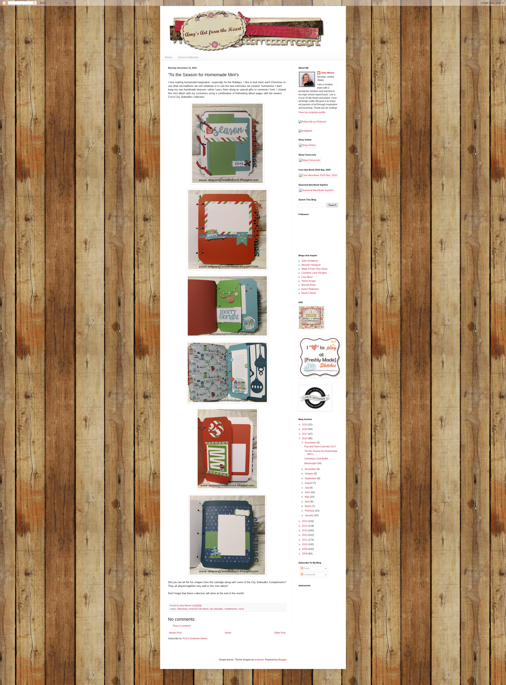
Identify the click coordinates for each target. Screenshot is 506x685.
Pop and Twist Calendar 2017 (320, 446)
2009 (305, 549)
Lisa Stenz (307, 277)
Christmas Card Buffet (316, 458)
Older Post (280, 632)
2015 (305, 521)
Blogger (282, 659)
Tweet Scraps (308, 281)
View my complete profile (311, 112)
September (311, 478)
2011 (305, 539)
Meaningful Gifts (313, 463)
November (311, 469)
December (311, 442)
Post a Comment (182, 625)
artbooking (182, 609)
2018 (305, 429)
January (309, 515)
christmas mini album (198, 609)
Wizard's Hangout (310, 265)
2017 (305, 434)
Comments (309, 574)
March (308, 506)
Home (168, 57)
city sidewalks (216, 609)
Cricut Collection (188, 57)
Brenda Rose (308, 285)
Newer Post (175, 632)
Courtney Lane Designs (314, 272)
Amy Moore (327, 72)
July (307, 487)
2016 (305, 438)
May (307, 496)
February (310, 510)
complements (230, 609)
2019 (305, 424)
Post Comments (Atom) (195, 638)
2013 (305, 530)
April (307, 501)
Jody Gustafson (309, 260)
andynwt (259, 659)
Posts (306, 568)
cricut (241, 609)
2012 (305, 535)
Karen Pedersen (310, 289)
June (308, 492)
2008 (305, 553)
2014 (305, 526)
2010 (305, 544)
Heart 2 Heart (308, 293)
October (309, 473)
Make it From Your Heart (314, 269)
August (309, 483)
